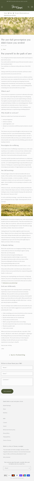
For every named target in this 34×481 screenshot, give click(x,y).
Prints (4, 409)
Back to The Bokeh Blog (18, 355)
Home (5, 13)
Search (4, 426)
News (10, 13)
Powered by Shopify (20, 478)
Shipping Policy (6, 436)
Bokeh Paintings (7, 405)
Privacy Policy (6, 433)
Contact (5, 422)
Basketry (5, 412)
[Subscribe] (29, 468)
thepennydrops (15, 478)
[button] (2, 7)
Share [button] (4, 49)
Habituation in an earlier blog (10, 282)
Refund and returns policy (9, 429)
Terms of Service (7, 440)
